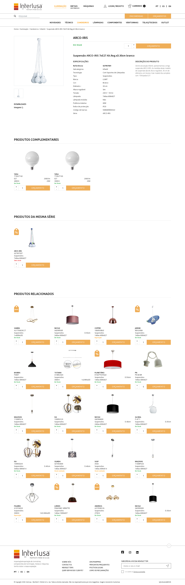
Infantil (42, 29)
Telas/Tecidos (149, 22)
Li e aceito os (135, 572)
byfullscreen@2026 (165, 582)
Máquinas (88, 6)
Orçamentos (159, 16)
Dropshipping (95, 562)
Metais (74, 7)
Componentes (114, 22)
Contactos (67, 565)
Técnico (69, 22)
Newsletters (67, 567)
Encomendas (136, 16)
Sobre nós (66, 562)
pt (157, 6)
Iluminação (60, 6)
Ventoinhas (132, 22)
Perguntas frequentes (99, 565)
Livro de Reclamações (99, 570)
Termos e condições (139, 572)
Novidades (55, 22)
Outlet (165, 22)
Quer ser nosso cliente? (72, 570)
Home (16, 29)
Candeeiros (83, 22)
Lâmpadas (98, 22)
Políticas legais (96, 567)
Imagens (18, 107)
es (163, 6)
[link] (124, 552)
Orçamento (153, 46)
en (170, 6)
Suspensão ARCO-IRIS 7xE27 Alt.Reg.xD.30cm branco (66, 29)
